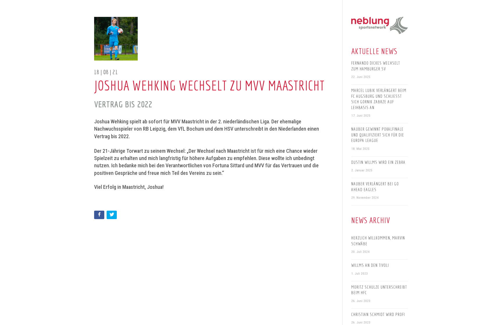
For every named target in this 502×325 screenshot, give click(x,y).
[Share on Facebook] (99, 216)
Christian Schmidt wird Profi (378, 314)
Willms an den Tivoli (370, 265)
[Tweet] (112, 216)
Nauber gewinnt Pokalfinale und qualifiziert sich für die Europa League (377, 135)
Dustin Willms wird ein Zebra (378, 162)
